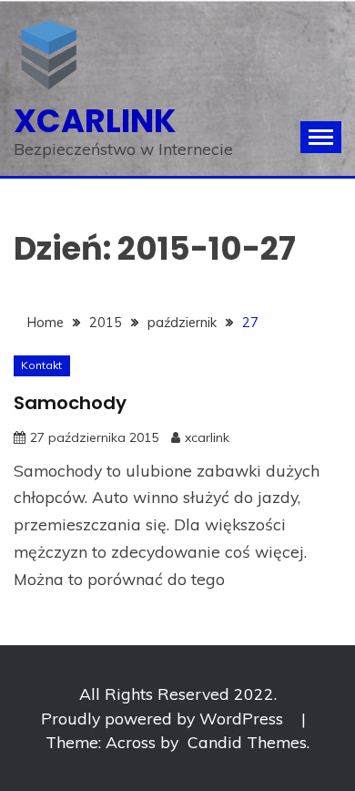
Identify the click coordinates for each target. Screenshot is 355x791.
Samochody (70, 403)
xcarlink (95, 120)
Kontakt (41, 365)
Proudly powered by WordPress (164, 718)
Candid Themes (247, 742)
